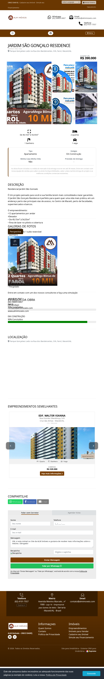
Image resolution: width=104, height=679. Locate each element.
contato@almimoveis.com (82, 601)
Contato (42, 631)
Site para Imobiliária (70, 648)
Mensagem (15, 538)
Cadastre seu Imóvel (27, 2)
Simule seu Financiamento (81, 637)
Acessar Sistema (89, 2)
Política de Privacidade (49, 634)
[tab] (30, 512)
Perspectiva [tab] (15, 231)
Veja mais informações (51, 473)
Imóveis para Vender (79, 631)
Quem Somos (44, 628)
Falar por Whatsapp (51, 566)
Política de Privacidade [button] (56, 675)
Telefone (57, 520)
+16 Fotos (86, 108)
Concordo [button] (91, 674)
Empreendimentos (78, 628)
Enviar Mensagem (52, 560)
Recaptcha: (15, 551)
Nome (13, 520)
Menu (91, 33)
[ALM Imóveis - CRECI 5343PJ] (17, 16)
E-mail (13, 529)
